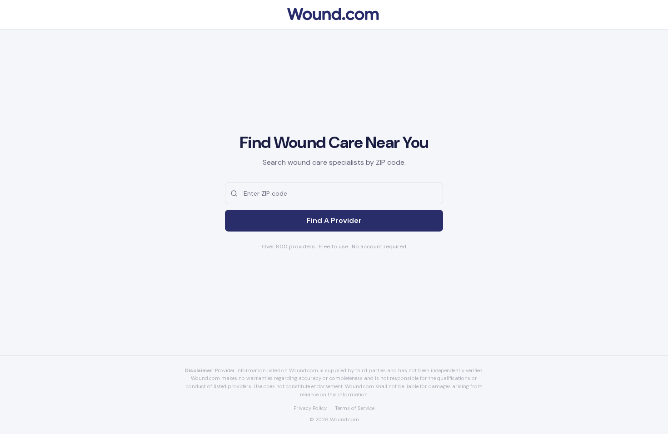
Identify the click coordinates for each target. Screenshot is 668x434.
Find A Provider (334, 220)
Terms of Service (354, 408)
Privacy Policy (310, 408)
